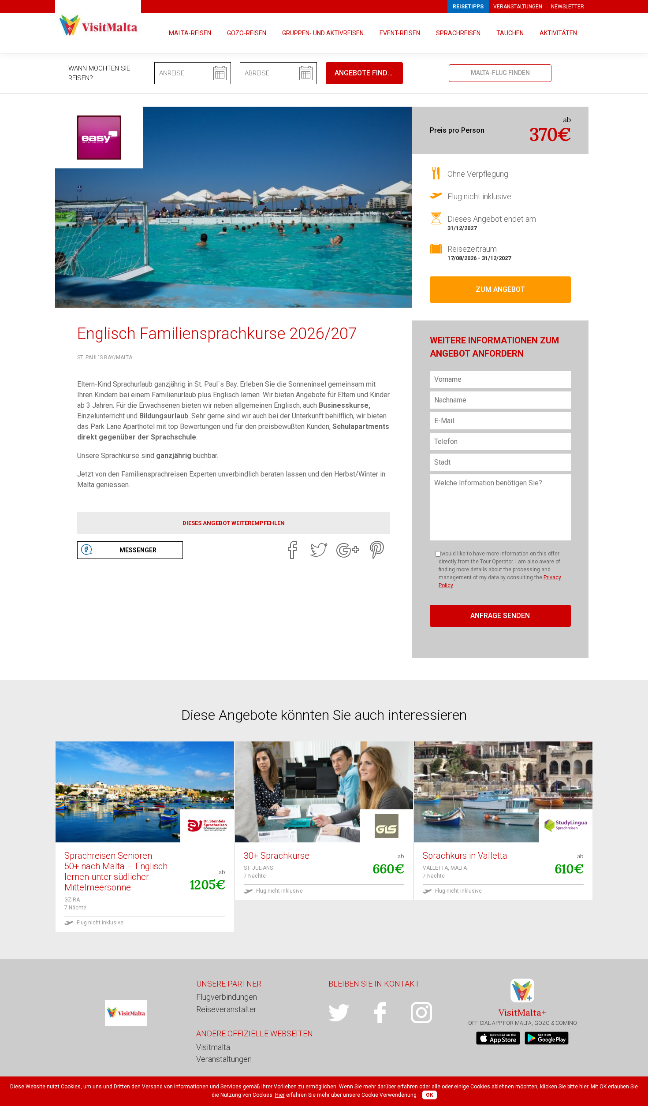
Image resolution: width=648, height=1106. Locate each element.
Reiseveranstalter (226, 1009)
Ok (429, 1095)
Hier (280, 1095)
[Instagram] (431, 1012)
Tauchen (510, 33)
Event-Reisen (400, 33)
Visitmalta (213, 1047)
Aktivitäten (558, 33)
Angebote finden (365, 73)
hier (583, 1087)
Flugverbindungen (226, 997)
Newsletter (567, 7)
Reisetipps (468, 7)
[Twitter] (319, 550)
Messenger (137, 550)
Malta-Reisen (190, 33)
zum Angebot (500, 289)
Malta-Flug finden (500, 72)
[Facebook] (292, 550)
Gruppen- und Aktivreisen (323, 33)
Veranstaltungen (517, 7)
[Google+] (347, 550)
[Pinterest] (377, 550)
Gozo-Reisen (246, 33)
